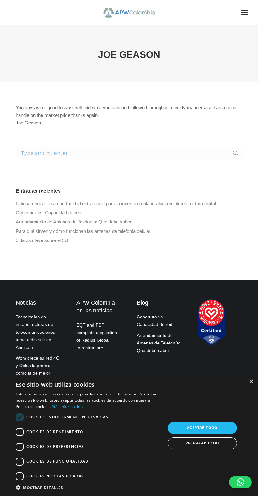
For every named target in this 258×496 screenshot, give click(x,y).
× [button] (251, 381)
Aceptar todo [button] (202, 427)
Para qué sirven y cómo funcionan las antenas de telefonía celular (83, 231)
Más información (67, 406)
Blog (142, 303)
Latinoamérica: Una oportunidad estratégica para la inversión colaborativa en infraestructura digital (116, 203)
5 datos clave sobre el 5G (42, 240)
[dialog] (129, 435)
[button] (240, 482)
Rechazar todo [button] (202, 443)
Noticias (26, 303)
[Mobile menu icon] (244, 12)
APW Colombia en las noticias (95, 307)
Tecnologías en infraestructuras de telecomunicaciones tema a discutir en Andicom (35, 332)
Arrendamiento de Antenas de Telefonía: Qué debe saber (74, 221)
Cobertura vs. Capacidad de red (48, 212)
